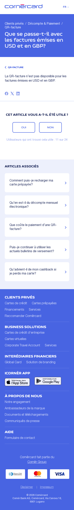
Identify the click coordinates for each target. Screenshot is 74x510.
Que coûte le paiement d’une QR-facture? (33, 227)
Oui (23, 127)
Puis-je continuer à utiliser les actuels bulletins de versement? (31, 249)
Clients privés (14, 23)
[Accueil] (23, 7)
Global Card (13, 362)
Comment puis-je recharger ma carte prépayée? (31, 182)
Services (34, 309)
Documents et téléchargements (26, 414)
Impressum (47, 487)
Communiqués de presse (22, 421)
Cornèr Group (37, 462)
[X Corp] (12, 93)
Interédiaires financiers (30, 356)
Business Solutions (25, 327)
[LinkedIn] (18, 93)
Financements (14, 309)
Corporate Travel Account (22, 345)
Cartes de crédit (16, 303)
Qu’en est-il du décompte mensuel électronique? (33, 205)
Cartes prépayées (44, 303)
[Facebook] (6, 93)
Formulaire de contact (20, 438)
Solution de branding (40, 362)
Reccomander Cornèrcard (23, 316)
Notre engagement (17, 402)
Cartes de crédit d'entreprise (24, 332)
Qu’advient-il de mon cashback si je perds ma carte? (32, 271)
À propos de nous (23, 396)
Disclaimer (27, 487)
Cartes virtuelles (15, 339)
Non (50, 127)
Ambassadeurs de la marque (25, 408)
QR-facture (13, 27)
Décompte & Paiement (44, 23)
